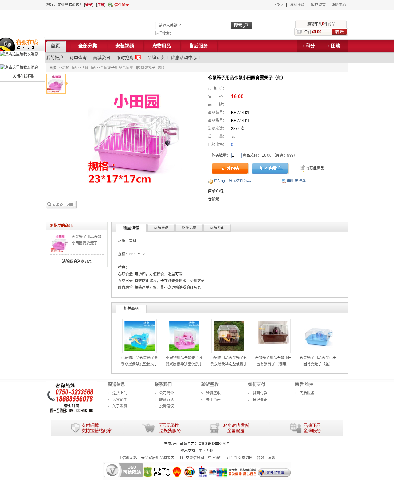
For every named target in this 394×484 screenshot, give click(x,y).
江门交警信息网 (191, 458)
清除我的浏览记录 (77, 261)
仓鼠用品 (88, 68)
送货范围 (119, 400)
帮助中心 (338, 5)
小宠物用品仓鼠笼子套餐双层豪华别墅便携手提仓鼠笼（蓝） (139, 364)
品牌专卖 (156, 57)
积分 (310, 45)
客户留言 (318, 5)
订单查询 (78, 57)
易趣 (271, 458)
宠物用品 (69, 68)
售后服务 (307, 393)
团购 (335, 45)
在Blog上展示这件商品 (232, 181)
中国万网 (206, 451)
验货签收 (213, 393)
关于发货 (119, 406)
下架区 (278, 5)
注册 (100, 5)
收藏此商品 (315, 168)
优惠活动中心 (184, 57)
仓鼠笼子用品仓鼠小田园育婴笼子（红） (86, 243)
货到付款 (260, 393)
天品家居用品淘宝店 (157, 458)
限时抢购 (297, 5)
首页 (53, 68)
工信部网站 (128, 458)
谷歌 (260, 458)
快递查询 (260, 400)
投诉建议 (166, 406)
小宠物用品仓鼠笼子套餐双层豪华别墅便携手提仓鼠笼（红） (184, 364)
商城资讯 (101, 57)
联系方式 (166, 400)
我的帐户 (54, 57)
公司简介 (166, 393)
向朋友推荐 (296, 181)
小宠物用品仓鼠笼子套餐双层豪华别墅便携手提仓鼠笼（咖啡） (228, 364)
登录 (88, 5)
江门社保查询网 (240, 458)
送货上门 (119, 393)
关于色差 (213, 400)
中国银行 (215, 458)
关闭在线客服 (24, 76)
